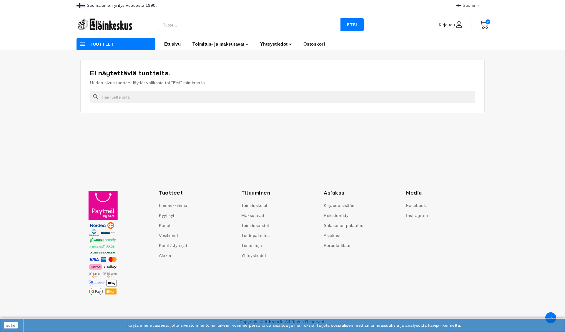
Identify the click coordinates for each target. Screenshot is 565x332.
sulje (11, 325)
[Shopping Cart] (484, 24)
